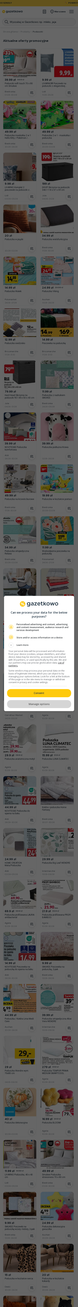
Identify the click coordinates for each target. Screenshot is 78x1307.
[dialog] (39, 653)
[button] (39, 645)
